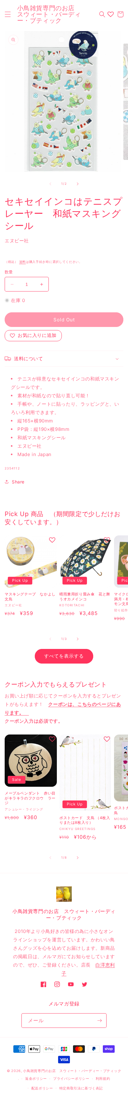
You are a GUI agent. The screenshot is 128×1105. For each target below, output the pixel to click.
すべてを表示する (64, 656)
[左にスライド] (50, 184)
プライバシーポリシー (71, 1078)
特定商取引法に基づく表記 (81, 1088)
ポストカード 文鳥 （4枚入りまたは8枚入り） (84, 820)
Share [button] (18, 481)
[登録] (99, 1020)
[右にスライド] (78, 184)
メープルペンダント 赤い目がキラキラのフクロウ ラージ (30, 798)
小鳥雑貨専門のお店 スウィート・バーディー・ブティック (72, 1071)
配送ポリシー (42, 1088)
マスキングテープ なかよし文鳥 (30, 596)
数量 (9, 271)
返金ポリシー (36, 1078)
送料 (22, 261)
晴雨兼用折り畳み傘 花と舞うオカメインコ (84, 596)
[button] (8, 14)
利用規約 (103, 1078)
